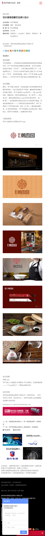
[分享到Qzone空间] (15, 50)
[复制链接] (4, 50)
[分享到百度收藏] (29, 50)
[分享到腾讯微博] (6, 50)
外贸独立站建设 (31, 473)
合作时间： (6, 31)
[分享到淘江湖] (24, 50)
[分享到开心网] (22, 50)
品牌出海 (38, 466)
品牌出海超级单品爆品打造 (10, 470)
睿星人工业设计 (22, 468)
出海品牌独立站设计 (27, 466)
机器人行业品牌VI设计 (8, 468)
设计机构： (6, 44)
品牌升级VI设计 (14, 466)
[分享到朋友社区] (17, 50)
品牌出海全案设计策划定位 (29, 470)
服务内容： (6, 33)
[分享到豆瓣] (27, 50)
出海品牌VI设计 (6, 473)
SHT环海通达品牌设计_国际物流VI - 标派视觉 (23, 427)
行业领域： (6, 25)
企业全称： (6, 22)
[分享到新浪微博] (8, 50)
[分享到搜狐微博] (11, 50)
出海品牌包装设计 (19, 473)
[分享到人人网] (20, 50)
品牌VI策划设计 (11, 3)
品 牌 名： (7, 28)
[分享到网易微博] (13, 50)
